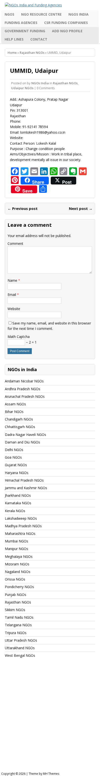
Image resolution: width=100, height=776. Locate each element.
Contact (38, 39)
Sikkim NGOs (15, 609)
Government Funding (25, 31)
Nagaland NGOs (17, 571)
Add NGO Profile (67, 31)
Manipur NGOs (16, 548)
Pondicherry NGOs (19, 586)
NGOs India (78, 14)
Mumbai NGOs (16, 541)
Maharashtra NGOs (20, 533)
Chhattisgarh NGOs (20, 426)
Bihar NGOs (14, 411)
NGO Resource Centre (41, 14)
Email (12, 294)
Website (14, 308)
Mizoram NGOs (17, 564)
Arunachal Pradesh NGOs (25, 396)
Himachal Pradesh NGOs (24, 480)
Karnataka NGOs (18, 503)
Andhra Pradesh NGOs (22, 389)
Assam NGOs (15, 404)
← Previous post (23, 208)
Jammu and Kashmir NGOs (26, 487)
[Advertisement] (50, 719)
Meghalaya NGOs (19, 556)
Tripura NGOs (15, 632)
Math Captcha (19, 336)
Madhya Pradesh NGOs (23, 526)
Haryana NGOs (16, 472)
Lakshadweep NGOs (21, 518)
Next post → (80, 208)
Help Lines (14, 39)
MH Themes (51, 774)
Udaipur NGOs (22, 88)
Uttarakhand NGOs (20, 648)
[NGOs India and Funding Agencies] (50, 5)
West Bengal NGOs (20, 655)
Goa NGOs (13, 457)
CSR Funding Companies (66, 22)
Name (13, 280)
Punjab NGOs (15, 594)
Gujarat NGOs (16, 465)
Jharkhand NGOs (18, 495)
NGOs (9, 14)
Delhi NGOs (14, 449)
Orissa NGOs (15, 579)
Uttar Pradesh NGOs (21, 640)
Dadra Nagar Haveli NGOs (25, 434)
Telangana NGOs (18, 625)
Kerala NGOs (15, 510)
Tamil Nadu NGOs (19, 617)
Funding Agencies (21, 22)
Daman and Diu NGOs (22, 442)
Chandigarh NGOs (19, 419)
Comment (15, 243)
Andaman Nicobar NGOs (24, 381)
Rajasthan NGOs (65, 83)
